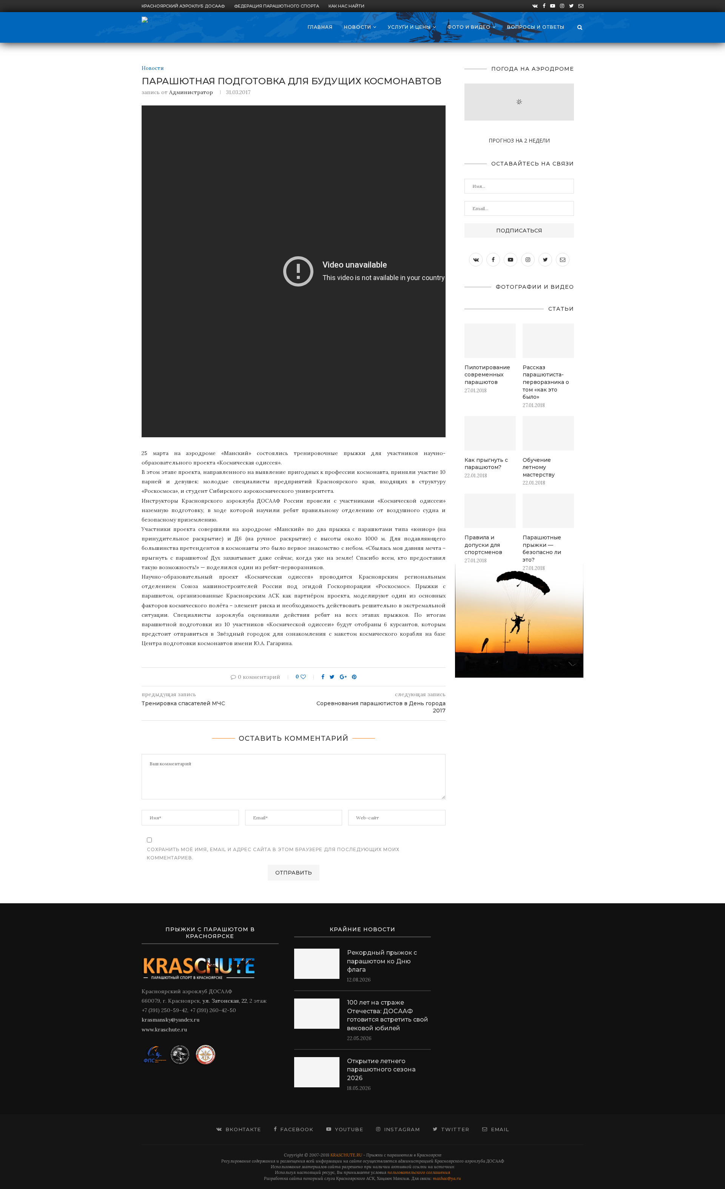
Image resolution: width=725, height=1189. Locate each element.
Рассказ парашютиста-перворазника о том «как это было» (546, 382)
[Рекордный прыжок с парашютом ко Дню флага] (316, 964)
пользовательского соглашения (418, 1172)
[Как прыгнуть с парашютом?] (490, 433)
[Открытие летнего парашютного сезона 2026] (316, 1072)
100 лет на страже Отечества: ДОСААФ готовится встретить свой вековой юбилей (387, 1015)
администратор (191, 92)
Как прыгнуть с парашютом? (486, 464)
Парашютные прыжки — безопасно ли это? (542, 548)
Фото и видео (469, 27)
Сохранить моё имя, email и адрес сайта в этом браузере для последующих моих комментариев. (273, 854)
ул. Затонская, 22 (224, 1000)
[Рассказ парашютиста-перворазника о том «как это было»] (548, 341)
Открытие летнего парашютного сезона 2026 (381, 1069)
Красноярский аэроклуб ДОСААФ (183, 6)
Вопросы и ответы (536, 27)
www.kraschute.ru (164, 1029)
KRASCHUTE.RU (346, 1155)
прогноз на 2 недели (519, 140)
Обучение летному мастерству (539, 467)
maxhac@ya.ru (447, 1178)
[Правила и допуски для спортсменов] (490, 511)
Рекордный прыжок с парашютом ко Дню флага (382, 961)
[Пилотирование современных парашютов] (490, 341)
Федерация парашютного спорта (276, 6)
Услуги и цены (409, 27)
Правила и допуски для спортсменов (483, 545)
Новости (357, 27)
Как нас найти (346, 6)
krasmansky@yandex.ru (170, 1019)
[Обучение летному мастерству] (548, 433)
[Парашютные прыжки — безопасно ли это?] (548, 511)
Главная (320, 27)
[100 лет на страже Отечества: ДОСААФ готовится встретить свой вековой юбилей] (316, 1014)
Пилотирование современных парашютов (487, 374)
